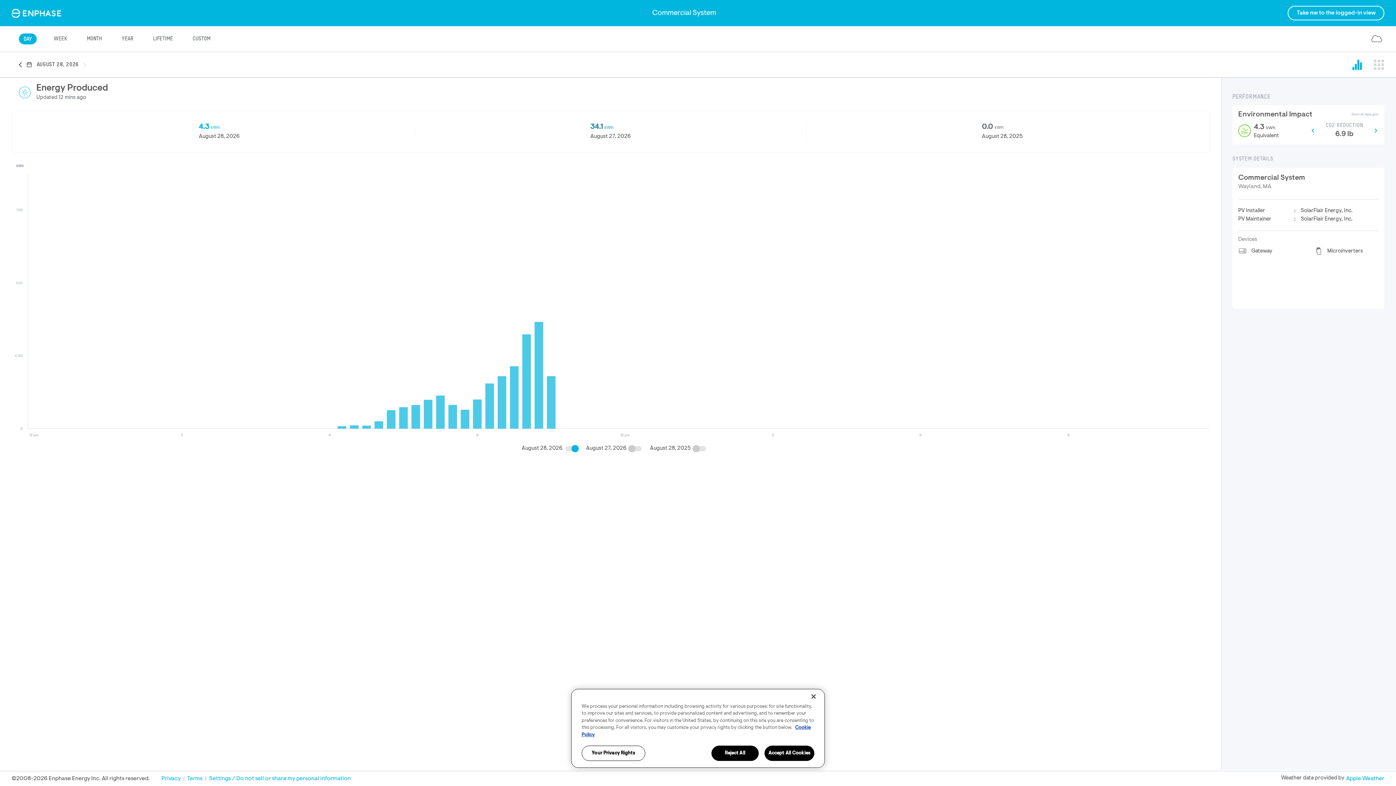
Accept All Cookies (789, 753)
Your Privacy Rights (613, 753)
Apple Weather (1365, 779)
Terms (194, 779)
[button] (22, 65)
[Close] (814, 696)
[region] (698, 728)
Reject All (735, 753)
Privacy (171, 779)
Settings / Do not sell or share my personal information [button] (280, 779)
